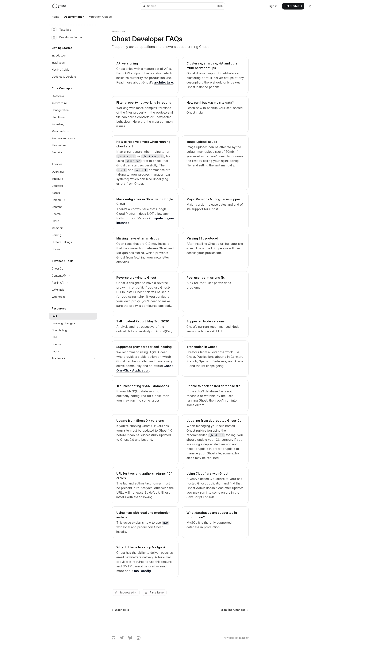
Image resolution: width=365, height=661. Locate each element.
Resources (118, 31)
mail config (142, 571)
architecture (163, 82)
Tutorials (65, 29)
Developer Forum (70, 37)
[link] (145, 75)
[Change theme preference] (310, 6)
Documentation (74, 16)
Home (55, 16)
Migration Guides (100, 16)
